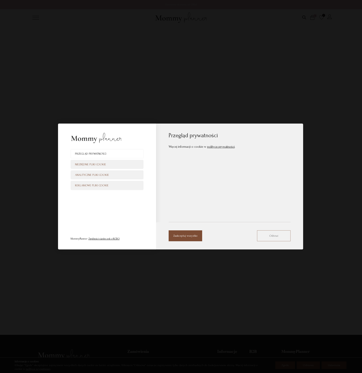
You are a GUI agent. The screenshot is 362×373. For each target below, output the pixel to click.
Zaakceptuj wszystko (185, 235)
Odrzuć (273, 235)
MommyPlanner (95, 238)
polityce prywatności (221, 147)
